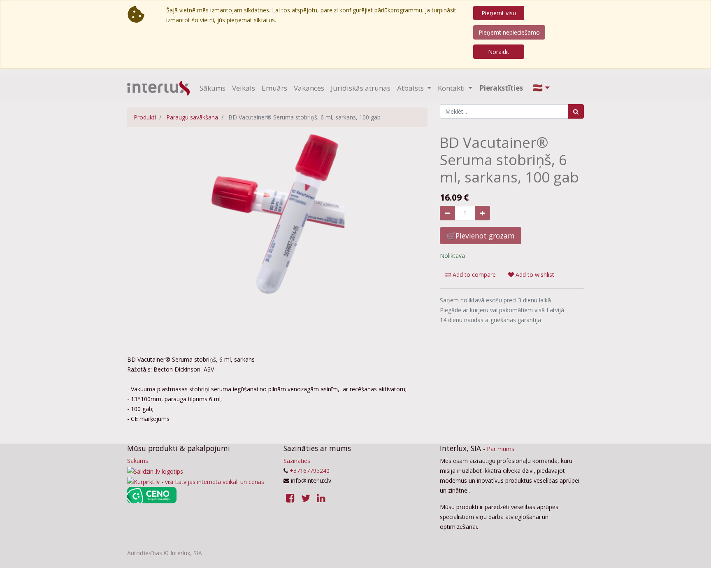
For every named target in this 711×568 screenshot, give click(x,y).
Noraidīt (498, 52)
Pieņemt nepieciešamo (509, 32)
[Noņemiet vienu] (447, 213)
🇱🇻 (537, 87)
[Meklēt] (576, 111)
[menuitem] (212, 88)
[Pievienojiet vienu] (482, 213)
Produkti (145, 117)
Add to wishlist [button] (534, 274)
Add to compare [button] (473, 274)
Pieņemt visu (498, 13)
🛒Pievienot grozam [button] (480, 236)
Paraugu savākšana (192, 117)
